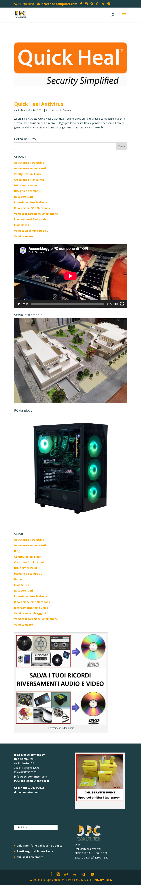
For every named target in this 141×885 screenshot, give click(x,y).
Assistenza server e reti (30, 168)
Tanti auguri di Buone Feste (35, 851)
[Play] (19, 304)
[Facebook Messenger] (108, 3)
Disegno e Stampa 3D (28, 191)
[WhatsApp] (91, 3)
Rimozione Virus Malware (30, 202)
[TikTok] (97, 3)
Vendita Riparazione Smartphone (36, 213)
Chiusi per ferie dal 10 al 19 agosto (39, 845)
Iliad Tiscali (21, 225)
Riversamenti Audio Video (31, 219)
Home (18, 579)
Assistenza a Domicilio (29, 162)
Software (65, 110)
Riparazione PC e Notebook (32, 208)
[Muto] (116, 304)
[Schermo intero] (122, 304)
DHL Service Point (25, 185)
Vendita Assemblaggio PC (31, 230)
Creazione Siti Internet (29, 179)
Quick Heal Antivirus (38, 104)
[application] (70, 276)
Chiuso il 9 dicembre (30, 857)
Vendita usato (23, 236)
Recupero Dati (23, 196)
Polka (21, 110)
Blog (17, 551)
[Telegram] (103, 3)
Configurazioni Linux (27, 174)
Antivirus (52, 110)
